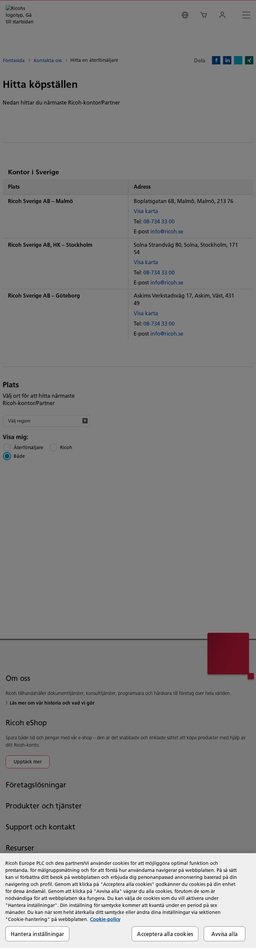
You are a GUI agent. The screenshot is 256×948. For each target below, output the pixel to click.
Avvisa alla (224, 933)
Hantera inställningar (37, 933)
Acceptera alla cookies (165, 933)
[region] (128, 900)
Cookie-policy (105, 919)
